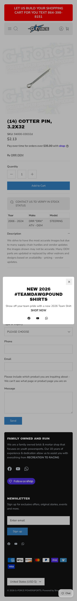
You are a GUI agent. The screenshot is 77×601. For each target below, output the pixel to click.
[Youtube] (37, 318)
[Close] (69, 282)
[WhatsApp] (46, 318)
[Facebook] (28, 318)
